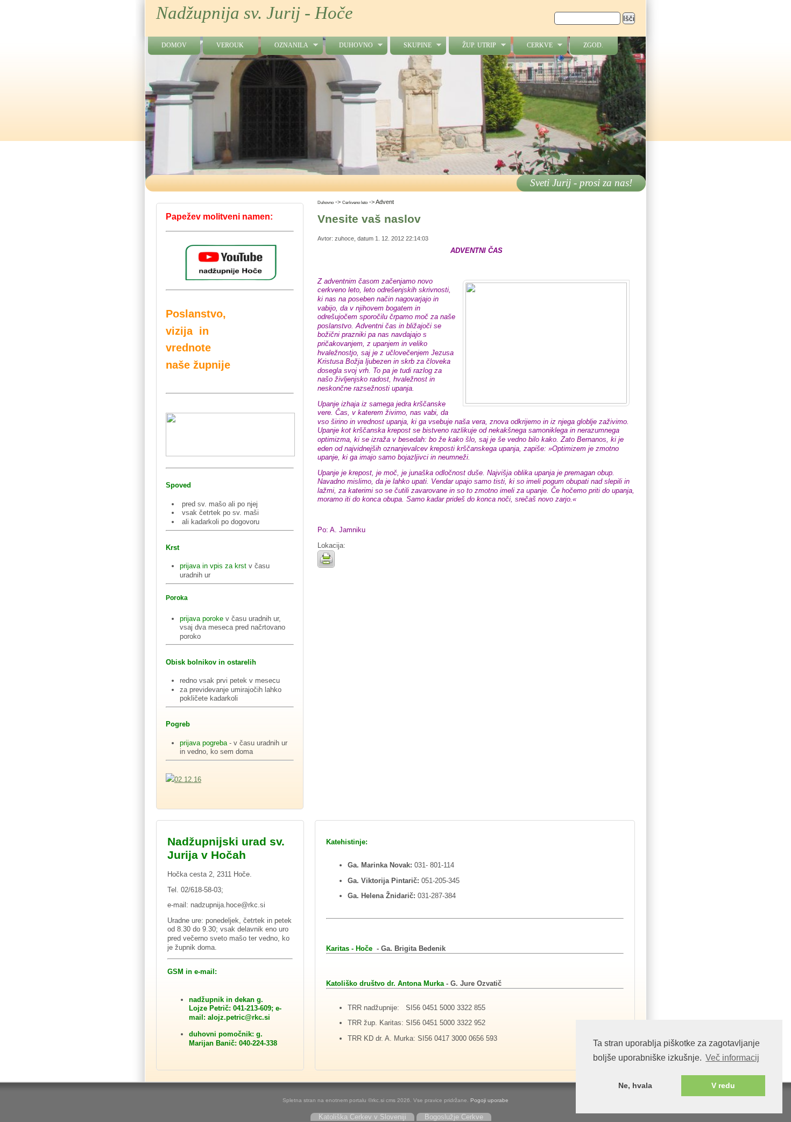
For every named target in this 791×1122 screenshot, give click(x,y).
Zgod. (593, 45)
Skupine (411, 45)
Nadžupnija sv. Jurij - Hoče (254, 13)
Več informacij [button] (732, 1057)
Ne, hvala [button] (635, 1085)
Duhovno (349, 45)
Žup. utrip (472, 45)
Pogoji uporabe (489, 1100)
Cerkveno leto (355, 202)
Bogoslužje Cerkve (454, 1117)
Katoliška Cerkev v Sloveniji (362, 1117)
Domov (174, 45)
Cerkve (533, 45)
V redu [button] (723, 1085)
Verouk (230, 45)
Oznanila (284, 45)
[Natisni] (326, 565)
